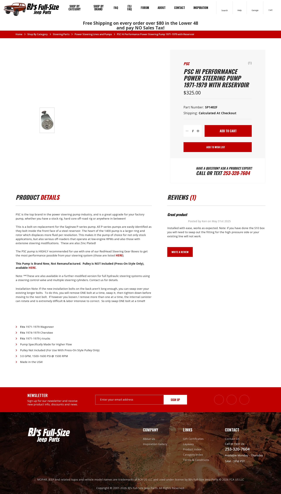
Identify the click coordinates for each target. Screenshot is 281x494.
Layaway (188, 444)
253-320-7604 (236, 172)
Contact (179, 7)
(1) (250, 63)
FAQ (116, 7)
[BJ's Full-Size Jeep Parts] (31, 8)
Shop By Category (74, 7)
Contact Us (232, 439)
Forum (145, 7)
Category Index (193, 454)
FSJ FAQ (129, 7)
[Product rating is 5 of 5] (236, 63)
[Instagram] (219, 400)
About (162, 7)
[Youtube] (244, 400)
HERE (32, 267)
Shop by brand (98, 7)
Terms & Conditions (196, 460)
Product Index (192, 449)
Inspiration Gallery (155, 444)
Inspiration (200, 7)
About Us (149, 439)
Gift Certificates (193, 439)
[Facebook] (232, 400)
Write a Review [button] (180, 252)
